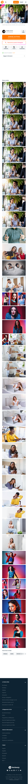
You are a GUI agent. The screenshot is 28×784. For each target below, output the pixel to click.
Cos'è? (14, 52)
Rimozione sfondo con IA (7, 768)
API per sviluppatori (6, 763)
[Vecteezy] (2, 2)
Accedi (21, 2)
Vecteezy (4, 754)
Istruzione (4, 761)
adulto (12, 720)
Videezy (4, 756)
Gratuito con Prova (14, 37)
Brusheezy (4, 751)
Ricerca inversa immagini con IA (9, 766)
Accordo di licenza (6, 779)
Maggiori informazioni (7, 55)
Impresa (4, 758)
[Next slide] (22, 720)
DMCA (3, 781)
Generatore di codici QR (7, 771)
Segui (23, 32)
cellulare (5, 720)
